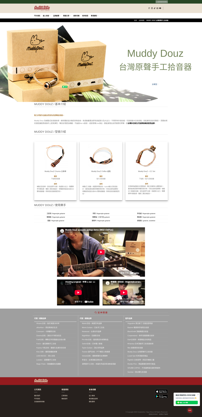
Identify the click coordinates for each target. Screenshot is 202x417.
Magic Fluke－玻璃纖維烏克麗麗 (48, 364)
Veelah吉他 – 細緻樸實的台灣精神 (95, 356)
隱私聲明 (92, 401)
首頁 (135, 20)
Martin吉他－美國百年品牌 (92, 323)
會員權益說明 (93, 398)
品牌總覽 (56, 16)
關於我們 (37, 395)
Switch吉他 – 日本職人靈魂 (92, 344)
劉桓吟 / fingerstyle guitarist (101, 220)
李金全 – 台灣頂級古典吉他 (92, 360)
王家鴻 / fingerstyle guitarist (56, 213)
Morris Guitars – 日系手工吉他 (93, 327)
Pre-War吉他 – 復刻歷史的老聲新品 (95, 339)
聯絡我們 (64, 398)
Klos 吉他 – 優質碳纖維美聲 (46, 352)
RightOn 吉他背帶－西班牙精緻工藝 (141, 360)
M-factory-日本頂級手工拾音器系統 (140, 344)
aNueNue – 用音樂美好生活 (46, 327)
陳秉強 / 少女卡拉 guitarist (101, 217)
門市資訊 (37, 16)
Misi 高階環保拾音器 (135, 348)
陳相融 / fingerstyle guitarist (56, 217)
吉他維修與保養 (39, 401)
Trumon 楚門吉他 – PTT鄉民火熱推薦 (96, 352)
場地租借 (85, 16)
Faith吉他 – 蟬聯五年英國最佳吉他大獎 (51, 339)
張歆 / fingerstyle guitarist (55, 220)
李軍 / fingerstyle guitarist (101, 213)
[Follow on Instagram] (152, 8)
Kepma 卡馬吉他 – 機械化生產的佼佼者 (51, 348)
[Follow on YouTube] (160, 8)
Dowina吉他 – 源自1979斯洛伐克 (48, 335)
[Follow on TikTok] (154, 8)
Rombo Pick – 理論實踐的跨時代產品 (141, 364)
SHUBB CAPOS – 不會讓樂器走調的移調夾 (144, 368)
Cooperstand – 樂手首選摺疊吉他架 (141, 335)
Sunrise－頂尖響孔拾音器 (137, 372)
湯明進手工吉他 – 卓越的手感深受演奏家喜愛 (99, 364)
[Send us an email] (157, 8)
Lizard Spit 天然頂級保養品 (138, 356)
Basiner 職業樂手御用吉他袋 (138, 327)
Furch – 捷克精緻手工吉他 (46, 344)
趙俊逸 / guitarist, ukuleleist (146, 220)
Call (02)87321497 (162, 1)
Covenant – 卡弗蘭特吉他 (46, 331)
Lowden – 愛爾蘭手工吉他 (46, 360)
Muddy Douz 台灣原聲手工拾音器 (140, 352)
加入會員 (92, 395)
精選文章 (66, 16)
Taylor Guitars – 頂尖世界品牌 (93, 348)
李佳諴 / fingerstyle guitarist (146, 213)
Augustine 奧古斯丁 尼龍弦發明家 (140, 323)
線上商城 (46, 16)
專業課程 (94, 16)
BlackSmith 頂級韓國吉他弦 (138, 331)
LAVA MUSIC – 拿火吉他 (45, 356)
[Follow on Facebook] (149, 8)
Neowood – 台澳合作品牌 (91, 331)
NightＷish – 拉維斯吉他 (91, 335)
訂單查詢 (64, 395)
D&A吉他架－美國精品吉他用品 (139, 339)
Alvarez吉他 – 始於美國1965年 (47, 323)
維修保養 (76, 16)
